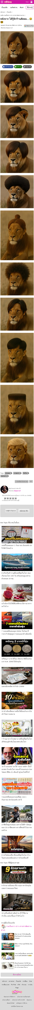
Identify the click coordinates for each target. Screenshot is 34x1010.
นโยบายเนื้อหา (6, 1000)
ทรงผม (7, 473)
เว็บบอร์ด (4, 7)
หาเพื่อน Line (5, 984)
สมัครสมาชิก (24, 511)
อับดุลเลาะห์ (9, 28)
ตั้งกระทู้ (29, 7)
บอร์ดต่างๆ (13, 7)
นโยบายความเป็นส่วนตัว (23, 996)
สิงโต (25, 473)
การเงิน (30, 984)
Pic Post (13, 984)
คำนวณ (24, 984)
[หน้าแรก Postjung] (8, 2)
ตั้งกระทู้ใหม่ (17, 975)
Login (11, 510)
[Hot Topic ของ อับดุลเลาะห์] (4, 493)
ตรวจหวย (11, 981)
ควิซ (19, 984)
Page (17, 987)
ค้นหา (22, 7)
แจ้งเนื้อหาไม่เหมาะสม (17, 1006)
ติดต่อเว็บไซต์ (10, 1003)
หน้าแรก (2, 12)
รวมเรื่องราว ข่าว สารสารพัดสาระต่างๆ (16, 928)
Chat (30, 981)
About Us (29, 1000)
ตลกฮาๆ (4, 476)
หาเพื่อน (25, 981)
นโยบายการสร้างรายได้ (18, 1000)
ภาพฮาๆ (16, 473)
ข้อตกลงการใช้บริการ (9, 996)
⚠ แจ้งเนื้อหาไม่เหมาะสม (22, 481)
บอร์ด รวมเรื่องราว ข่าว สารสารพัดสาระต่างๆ (12, 15)
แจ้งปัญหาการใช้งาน (21, 1003)
